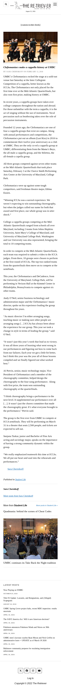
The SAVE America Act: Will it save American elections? (26, 619)
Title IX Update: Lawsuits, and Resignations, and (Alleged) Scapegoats (27, 599)
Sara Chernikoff (16, 469)
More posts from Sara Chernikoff (18, 496)
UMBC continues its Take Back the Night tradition (29, 562)
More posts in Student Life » (47, 505)
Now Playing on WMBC (13, 590)
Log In (30, 678)
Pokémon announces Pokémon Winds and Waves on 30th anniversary (26, 628)
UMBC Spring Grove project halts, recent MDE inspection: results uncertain (30, 609)
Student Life (20, 479)
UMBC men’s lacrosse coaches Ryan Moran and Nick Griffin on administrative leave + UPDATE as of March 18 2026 (29, 639)
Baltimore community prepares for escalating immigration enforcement (26, 649)
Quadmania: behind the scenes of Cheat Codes (27, 511)
